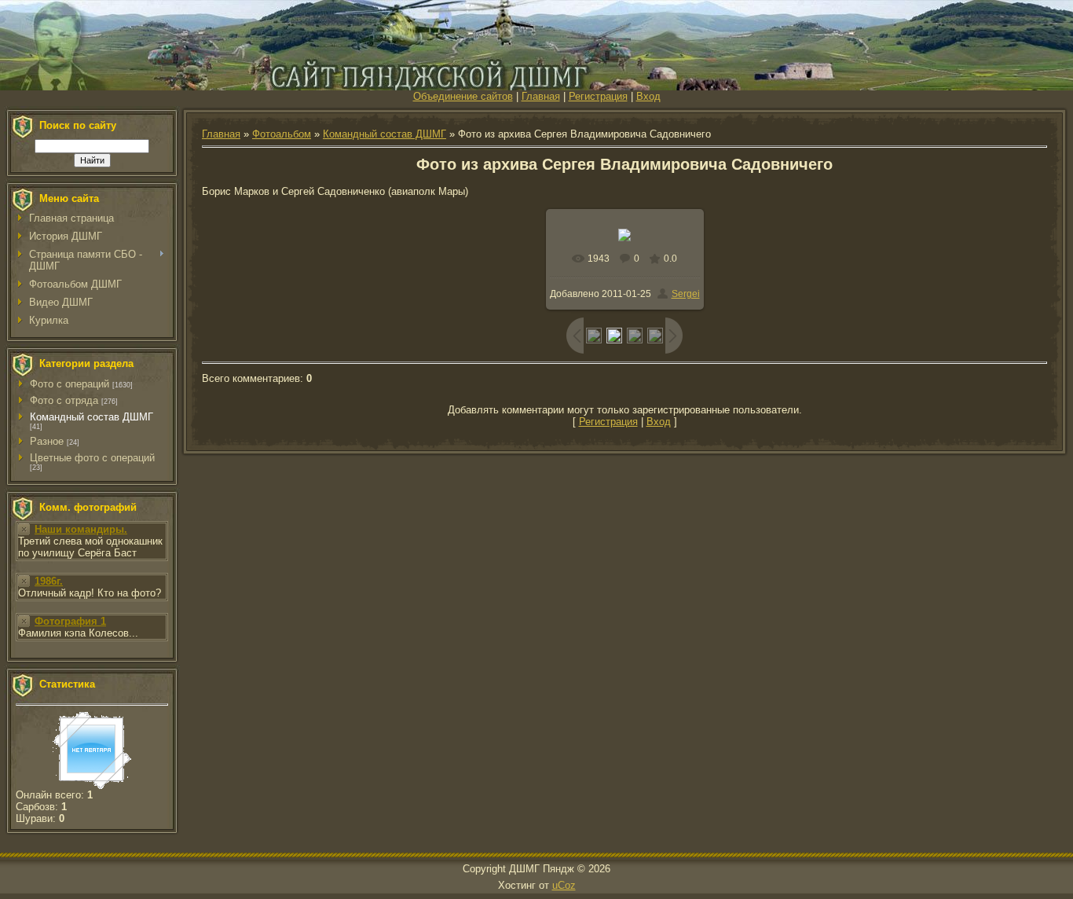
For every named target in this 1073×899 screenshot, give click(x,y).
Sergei (686, 293)
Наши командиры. (81, 529)
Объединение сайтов (463, 96)
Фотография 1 (70, 621)
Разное (47, 441)
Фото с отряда (64, 400)
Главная (541, 96)
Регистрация (598, 96)
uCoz (564, 885)
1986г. (49, 581)
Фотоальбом (281, 134)
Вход (648, 96)
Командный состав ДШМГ (91, 417)
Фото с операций (69, 384)
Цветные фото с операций (92, 458)
